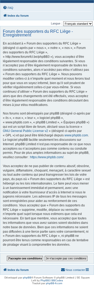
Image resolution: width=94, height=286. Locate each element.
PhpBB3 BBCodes (51, 280)
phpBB (27, 277)
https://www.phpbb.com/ (46, 157)
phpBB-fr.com (54, 283)
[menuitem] (8, 8)
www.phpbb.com (76, 135)
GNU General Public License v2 (25, 131)
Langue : (56, 23)
